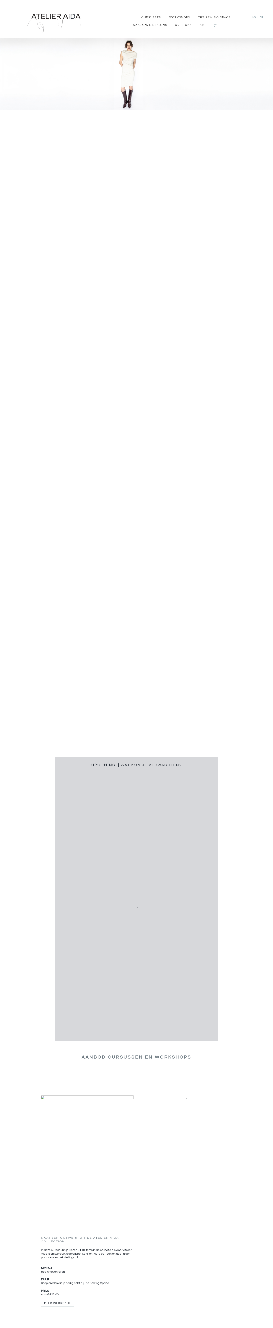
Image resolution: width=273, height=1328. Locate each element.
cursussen (151, 17)
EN (254, 17)
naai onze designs (150, 25)
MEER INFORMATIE (57, 1303)
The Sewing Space (214, 17)
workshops (179, 17)
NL (262, 17)
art (203, 25)
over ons (183, 25)
